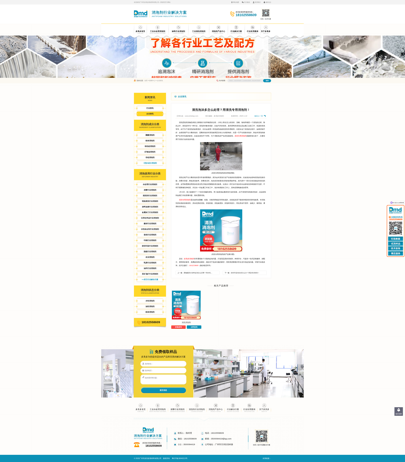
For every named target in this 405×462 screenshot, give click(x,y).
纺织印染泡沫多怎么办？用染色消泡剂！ (245, 273)
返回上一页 (258, 116)
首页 (145, 80)
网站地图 (236, 2)
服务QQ (268, 2)
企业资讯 (160, 80)
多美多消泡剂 (189, 259)
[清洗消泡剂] (186, 320)
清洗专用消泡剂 (240, 136)
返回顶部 (399, 414)
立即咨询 (194, 327)
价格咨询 (178, 327)
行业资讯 (150, 108)
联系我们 (258, 2)
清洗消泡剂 (186, 322)
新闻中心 (152, 80)
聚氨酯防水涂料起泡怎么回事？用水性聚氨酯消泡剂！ (199, 273)
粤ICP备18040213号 (179, 458)
